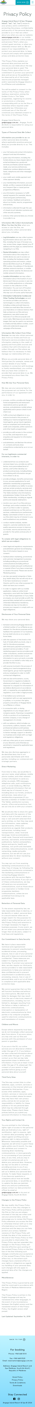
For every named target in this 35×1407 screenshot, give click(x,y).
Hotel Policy (17, 1377)
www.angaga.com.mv (10, 37)
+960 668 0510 (21, 1354)
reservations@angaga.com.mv (20, 1361)
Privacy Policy (17, 1380)
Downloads (17, 1386)
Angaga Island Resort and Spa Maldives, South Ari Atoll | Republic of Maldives (18, 1368)
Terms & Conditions (18, 1383)
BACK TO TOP (16, 1339)
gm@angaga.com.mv (10, 123)
